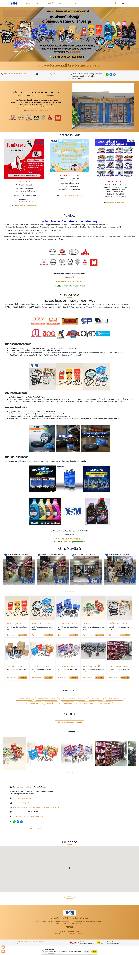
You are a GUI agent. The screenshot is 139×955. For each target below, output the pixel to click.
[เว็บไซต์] (114, 75)
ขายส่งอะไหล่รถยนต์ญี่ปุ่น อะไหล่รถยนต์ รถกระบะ (32, 942)
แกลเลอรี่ (62, 3)
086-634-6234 (9, 74)
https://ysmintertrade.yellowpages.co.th (45, 807)
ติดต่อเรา (73, 3)
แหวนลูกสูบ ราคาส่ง (24, 699)
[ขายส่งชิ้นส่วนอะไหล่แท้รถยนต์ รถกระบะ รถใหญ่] (86, 753)
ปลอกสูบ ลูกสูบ (35, 703)
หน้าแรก (28, 3)
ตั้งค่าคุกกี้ (87, 951)
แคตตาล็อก (51, 3)
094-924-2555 (21, 74)
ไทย (125, 3)
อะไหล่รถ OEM (105, 703)
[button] (65, 591)
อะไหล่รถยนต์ (68, 703)
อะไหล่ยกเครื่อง (96, 699)
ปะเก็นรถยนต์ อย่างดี (114, 699)
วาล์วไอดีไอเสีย (51, 703)
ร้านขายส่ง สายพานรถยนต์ (46, 699)
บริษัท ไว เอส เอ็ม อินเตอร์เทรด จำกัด (69, 722)
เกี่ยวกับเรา (39, 3)
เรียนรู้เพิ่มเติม (57, 953)
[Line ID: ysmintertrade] (107, 75)
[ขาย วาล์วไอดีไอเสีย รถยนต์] (19, 753)
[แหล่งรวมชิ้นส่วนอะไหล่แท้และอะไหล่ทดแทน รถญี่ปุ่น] (120, 753)
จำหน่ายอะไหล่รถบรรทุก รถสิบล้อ (73, 699)
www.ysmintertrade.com (21, 807)
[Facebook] (110, 75)
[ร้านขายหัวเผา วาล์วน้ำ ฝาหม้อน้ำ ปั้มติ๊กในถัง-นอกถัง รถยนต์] (53, 753)
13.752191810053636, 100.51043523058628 (28, 816)
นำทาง (69, 897)
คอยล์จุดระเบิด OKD (86, 703)
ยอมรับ (94, 951)
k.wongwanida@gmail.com (48, 74)
